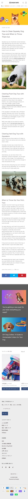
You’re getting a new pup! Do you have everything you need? (13, 309)
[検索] (23, 2)
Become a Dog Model (7, 446)
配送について (5, 425)
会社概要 (4, 448)
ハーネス (18, 6)
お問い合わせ (5, 450)
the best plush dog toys (16, 123)
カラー (22, 6)
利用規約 (4, 458)
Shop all (23, 351)
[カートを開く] (26, 2)
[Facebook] (2, 467)
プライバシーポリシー (7, 455)
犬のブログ (4, 453)
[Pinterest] (9, 467)
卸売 (3, 441)
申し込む (5, 413)
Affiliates (4, 432)
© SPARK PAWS (14, 477)
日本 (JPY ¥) (13, 474)
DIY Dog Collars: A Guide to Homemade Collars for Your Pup (12, 337)
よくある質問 (5, 422)
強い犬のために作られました (11, 388)
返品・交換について (6, 427)
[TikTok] (12, 467)
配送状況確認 (5, 430)
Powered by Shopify (14, 479)
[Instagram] (5, 467)
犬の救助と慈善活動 (6, 443)
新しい (2, 6)
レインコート (13, 6)
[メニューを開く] (2, 2)
